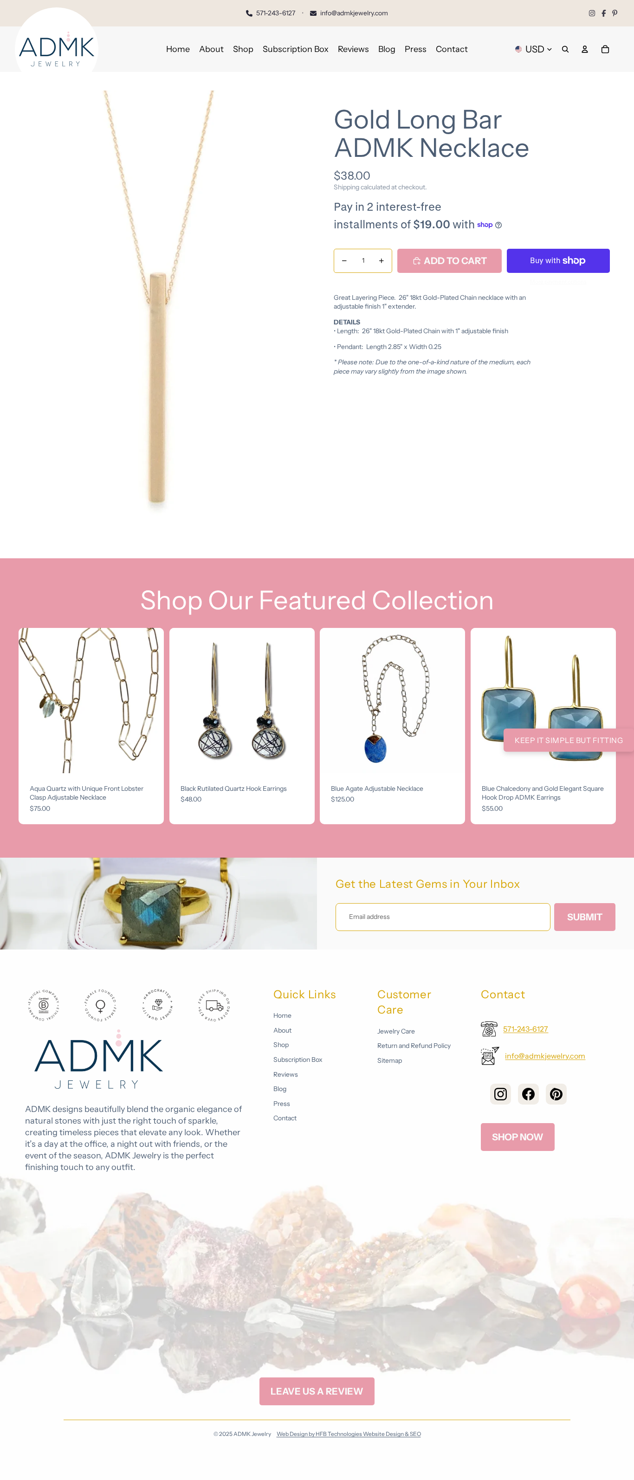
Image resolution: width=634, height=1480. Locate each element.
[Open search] (565, 49)
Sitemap (389, 1060)
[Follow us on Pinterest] (556, 1094)
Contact (285, 1118)
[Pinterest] (614, 13)
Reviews (285, 1074)
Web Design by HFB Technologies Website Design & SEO (349, 1433)
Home (282, 1015)
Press (281, 1103)
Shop (281, 1045)
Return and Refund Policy (414, 1045)
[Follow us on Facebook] (528, 1094)
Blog (279, 1089)
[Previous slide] (32, 700)
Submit (584, 917)
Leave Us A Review (317, 1391)
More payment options (558, 281)
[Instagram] (592, 13)
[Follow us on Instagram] (500, 1094)
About (282, 1030)
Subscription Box (298, 1059)
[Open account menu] (585, 49)
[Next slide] (150, 700)
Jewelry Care (396, 1031)
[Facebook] (604, 13)
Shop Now (517, 1137)
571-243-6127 (525, 1029)
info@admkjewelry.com (545, 1055)
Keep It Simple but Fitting (569, 739)
